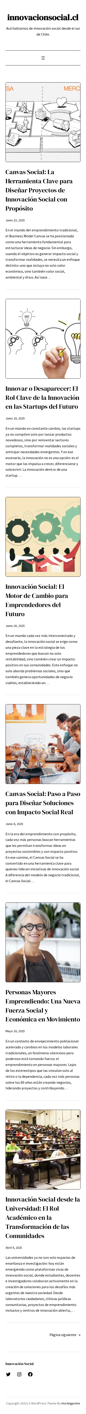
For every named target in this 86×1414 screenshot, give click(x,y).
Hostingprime (70, 1403)
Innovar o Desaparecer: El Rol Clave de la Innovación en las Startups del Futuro (42, 397)
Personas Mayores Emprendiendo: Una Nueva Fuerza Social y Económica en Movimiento (43, 1006)
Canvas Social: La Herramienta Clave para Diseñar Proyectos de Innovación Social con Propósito (39, 190)
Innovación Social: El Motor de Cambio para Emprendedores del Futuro (37, 600)
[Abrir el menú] (43, 58)
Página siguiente (65, 1334)
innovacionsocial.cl (43, 17)
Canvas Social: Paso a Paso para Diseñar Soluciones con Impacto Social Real (43, 803)
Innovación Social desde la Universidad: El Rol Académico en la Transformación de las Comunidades (43, 1217)
